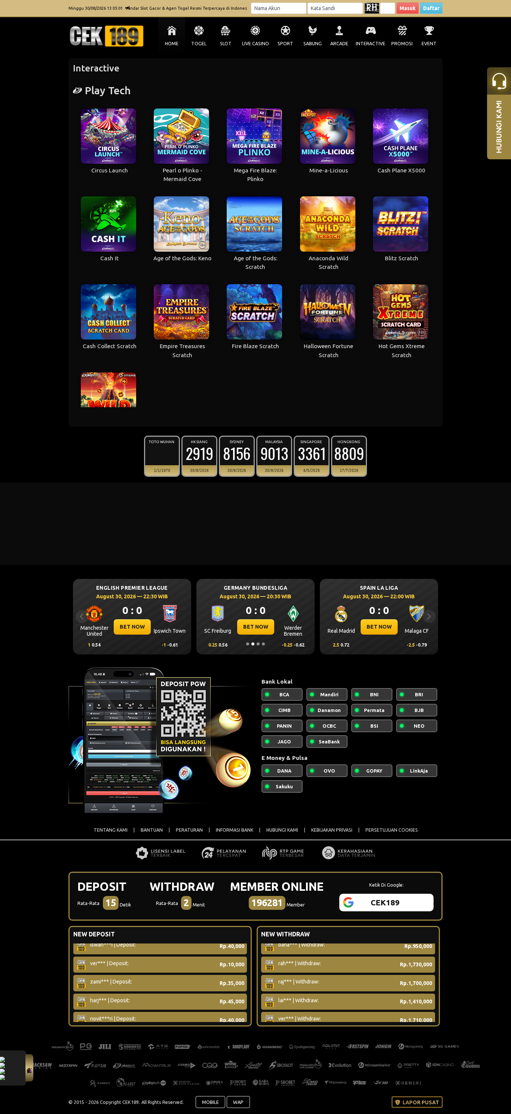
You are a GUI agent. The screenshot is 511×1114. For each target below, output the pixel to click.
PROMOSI (402, 43)
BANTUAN (152, 830)
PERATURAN (189, 830)
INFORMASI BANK (234, 830)
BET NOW (128, 627)
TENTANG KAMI (111, 830)
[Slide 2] (252, 644)
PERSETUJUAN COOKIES (391, 830)
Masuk (408, 8)
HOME (171, 43)
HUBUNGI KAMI (282, 830)
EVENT (429, 43)
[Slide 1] (247, 644)
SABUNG (312, 43)
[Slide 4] (263, 644)
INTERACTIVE (370, 43)
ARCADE (339, 43)
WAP (238, 1102)
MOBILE (210, 1102)
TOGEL (198, 43)
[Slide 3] (258, 644)
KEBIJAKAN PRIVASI (331, 830)
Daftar (431, 8)
